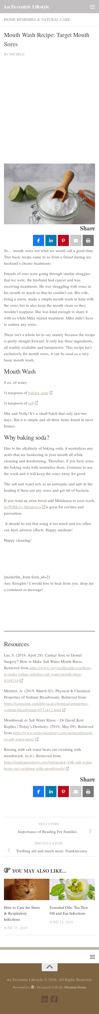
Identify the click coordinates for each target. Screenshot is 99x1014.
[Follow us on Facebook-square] (54, 999)
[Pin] (63, 240)
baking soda (38, 392)
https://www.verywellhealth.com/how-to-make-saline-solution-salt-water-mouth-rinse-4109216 (48, 674)
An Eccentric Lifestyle (26, 6)
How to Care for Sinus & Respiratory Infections (22, 913)
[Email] (75, 240)
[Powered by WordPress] (32, 987)
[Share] (38, 240)
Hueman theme (75, 987)
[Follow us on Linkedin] (45, 999)
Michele (17, 54)
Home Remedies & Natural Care (37, 19)
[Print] (88, 240)
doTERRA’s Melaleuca (22, 506)
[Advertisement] (49, 110)
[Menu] (92, 6)
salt (31, 403)
